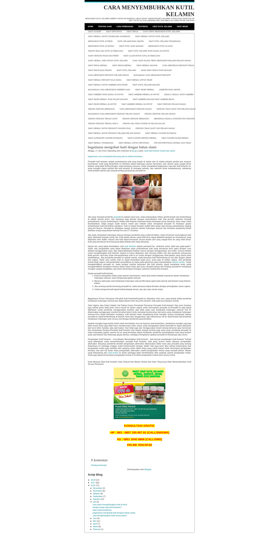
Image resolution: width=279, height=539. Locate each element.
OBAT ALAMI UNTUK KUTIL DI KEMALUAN (141, 55)
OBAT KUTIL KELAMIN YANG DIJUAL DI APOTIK (148, 51)
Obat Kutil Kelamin (162, 26)
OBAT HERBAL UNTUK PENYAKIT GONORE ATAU (109, 128)
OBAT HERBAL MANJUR (146, 65)
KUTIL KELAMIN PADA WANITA (130, 41)
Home (90, 26)
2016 (93, 485)
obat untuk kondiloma (102, 510)
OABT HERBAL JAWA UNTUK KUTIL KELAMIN (107, 60)
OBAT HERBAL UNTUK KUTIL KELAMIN (152, 36)
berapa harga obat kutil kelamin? (107, 507)
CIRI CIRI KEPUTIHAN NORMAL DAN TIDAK (172, 143)
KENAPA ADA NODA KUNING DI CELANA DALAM (144, 123)
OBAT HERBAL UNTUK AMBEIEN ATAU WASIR (107, 85)
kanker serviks (178, 262)
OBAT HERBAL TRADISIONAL (101, 143)
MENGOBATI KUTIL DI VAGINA (101, 46)
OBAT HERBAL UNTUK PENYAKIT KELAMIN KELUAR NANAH (114, 133)
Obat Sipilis (132, 31)
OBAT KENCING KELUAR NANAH (171, 104)
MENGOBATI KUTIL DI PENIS (100, 41)
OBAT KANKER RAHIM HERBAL (175, 138)
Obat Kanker (94, 31)
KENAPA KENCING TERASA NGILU (103, 123)
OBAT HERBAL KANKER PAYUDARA (160, 133)
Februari (96, 529)
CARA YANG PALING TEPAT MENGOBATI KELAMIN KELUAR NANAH (161, 60)
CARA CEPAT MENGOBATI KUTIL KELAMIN (161, 31)
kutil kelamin (130, 246)
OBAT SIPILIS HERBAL (97, 65)
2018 (93, 480)
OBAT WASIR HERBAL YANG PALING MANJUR (108, 99)
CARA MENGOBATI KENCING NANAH (135, 109)
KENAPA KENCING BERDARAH (101, 109)
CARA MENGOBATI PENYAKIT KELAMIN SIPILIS (108, 75)
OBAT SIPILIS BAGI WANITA (100, 70)
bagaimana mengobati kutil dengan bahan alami (122, 147)
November (97, 491)
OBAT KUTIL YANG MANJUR (131, 46)
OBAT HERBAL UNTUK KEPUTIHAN (133, 143)
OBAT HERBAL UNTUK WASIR (139, 80)
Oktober (96, 494)
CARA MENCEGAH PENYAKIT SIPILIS (178, 65)
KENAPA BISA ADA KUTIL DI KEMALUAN (105, 51)
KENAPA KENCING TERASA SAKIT (102, 118)
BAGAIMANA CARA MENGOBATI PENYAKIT (152, 75)
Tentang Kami (105, 26)
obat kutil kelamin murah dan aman (159, 151)
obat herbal (113, 353)
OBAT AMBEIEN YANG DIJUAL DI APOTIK (105, 94)
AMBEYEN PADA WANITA (169, 89)
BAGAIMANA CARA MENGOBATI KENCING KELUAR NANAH (114, 114)
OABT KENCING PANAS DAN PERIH (103, 55)
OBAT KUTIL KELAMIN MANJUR (146, 85)
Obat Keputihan (114, 31)
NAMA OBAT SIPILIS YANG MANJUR (156, 70)
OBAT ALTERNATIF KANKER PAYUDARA (105, 138)
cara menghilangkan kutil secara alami (110, 515)
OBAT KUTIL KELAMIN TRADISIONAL (165, 41)
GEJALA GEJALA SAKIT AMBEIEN (178, 94)
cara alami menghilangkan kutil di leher (110, 505)
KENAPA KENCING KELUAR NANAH (159, 114)
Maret (95, 526)
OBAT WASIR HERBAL (144, 89)
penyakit (117, 217)
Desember (97, 488)
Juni (95, 518)
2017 (93, 483)
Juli (94, 502)
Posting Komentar (99, 465)
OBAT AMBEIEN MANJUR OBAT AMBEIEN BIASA (153, 99)
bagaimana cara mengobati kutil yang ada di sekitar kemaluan (115, 156)
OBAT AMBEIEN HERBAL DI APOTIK (143, 94)
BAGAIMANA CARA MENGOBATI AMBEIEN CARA (109, 89)
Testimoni (143, 26)
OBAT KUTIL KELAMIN (126, 70)
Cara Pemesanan (124, 26)
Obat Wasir (182, 26)
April (95, 524)
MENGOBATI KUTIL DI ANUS (160, 46)
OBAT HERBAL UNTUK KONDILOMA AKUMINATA (109, 36)
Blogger (148, 469)
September (98, 496)
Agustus (96, 499)
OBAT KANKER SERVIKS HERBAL (141, 138)
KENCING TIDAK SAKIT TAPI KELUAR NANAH (176, 109)
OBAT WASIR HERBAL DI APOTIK (102, 104)
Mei (94, 521)
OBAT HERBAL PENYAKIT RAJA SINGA (104, 80)
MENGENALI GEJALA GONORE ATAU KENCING (174, 118)
